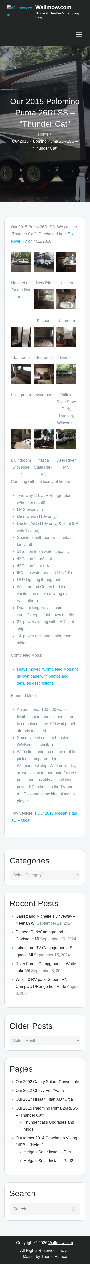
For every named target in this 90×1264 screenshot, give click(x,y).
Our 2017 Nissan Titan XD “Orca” (45, 1099)
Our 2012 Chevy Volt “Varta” (40, 1090)
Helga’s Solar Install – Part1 (48, 1152)
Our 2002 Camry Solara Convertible (47, 1082)
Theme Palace (54, 1256)
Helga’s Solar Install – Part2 (48, 1161)
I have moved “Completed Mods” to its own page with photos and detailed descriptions (48, 676)
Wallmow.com (54, 7)
